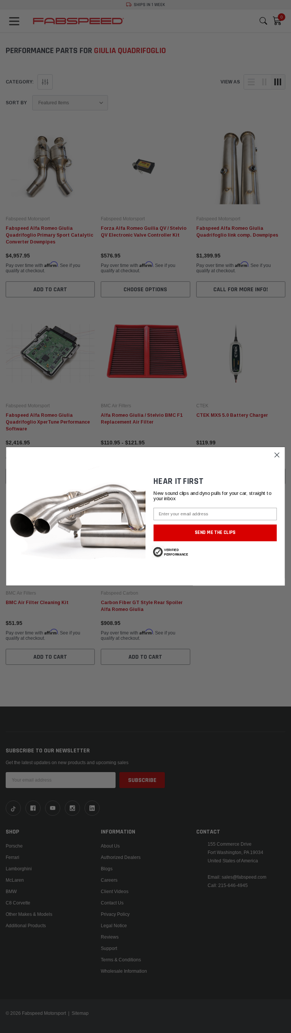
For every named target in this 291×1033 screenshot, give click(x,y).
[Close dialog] (277, 455)
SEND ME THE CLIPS (215, 533)
